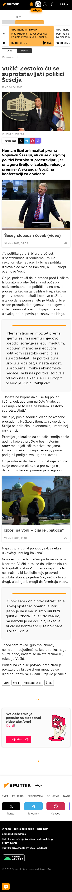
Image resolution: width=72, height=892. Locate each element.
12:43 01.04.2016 (12, 87)
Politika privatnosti (13, 848)
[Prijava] (45, 4)
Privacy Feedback (36, 848)
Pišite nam (42, 828)
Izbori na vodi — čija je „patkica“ (34, 530)
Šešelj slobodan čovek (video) (32, 235)
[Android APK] (14, 858)
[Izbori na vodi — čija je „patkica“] (36, 500)
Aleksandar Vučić (32, 682)
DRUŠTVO (53, 796)
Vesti (6, 682)
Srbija (16, 682)
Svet (5, 796)
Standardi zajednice (14, 834)
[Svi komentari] (6, 886)
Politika (18, 796)
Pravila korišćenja (23, 828)
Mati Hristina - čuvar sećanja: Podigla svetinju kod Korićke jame (29, 37)
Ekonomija (35, 796)
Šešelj (49, 682)
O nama (6, 828)
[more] (66, 243)
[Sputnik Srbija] (11, 5)
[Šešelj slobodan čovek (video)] (36, 205)
